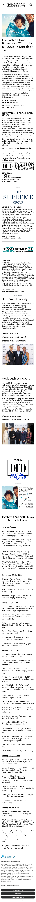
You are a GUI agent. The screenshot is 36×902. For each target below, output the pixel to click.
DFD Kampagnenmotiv (12, 177)
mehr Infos (6, 664)
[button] (3, 4)
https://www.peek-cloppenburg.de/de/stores (13, 839)
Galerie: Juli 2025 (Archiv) (14, 337)
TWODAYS (6, 260)
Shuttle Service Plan (11, 179)
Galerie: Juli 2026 (10, 333)
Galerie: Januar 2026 (11, 416)
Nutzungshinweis (10, 181)
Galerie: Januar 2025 (11, 420)
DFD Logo (8, 175)
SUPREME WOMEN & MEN (12, 207)
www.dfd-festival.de (23, 148)
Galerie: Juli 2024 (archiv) (14, 341)
